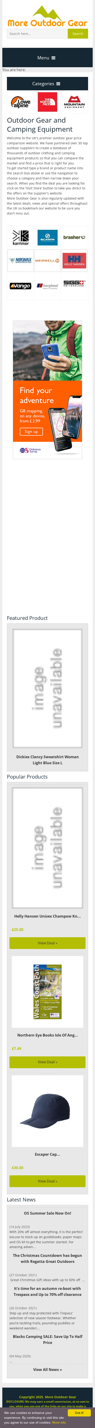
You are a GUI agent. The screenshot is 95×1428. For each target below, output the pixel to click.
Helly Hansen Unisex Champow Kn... (47, 916)
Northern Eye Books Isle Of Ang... (47, 1035)
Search (78, 33)
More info (59, 1422)
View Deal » (47, 943)
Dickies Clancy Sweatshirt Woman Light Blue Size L (47, 759)
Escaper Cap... (47, 1154)
